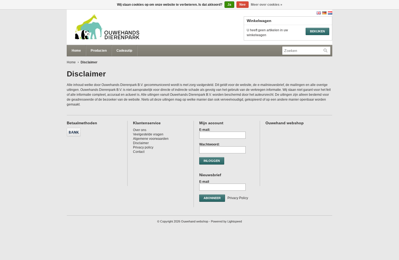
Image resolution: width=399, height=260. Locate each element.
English (318, 12)
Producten (99, 50)
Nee (242, 5)
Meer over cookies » (266, 5)
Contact (138, 152)
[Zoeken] (325, 50)
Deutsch (324, 12)
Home (76, 50)
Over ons (139, 130)
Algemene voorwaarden (151, 139)
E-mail (204, 182)
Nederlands (330, 12)
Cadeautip (124, 50)
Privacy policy (143, 147)
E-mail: (204, 130)
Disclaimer (141, 143)
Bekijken (317, 31)
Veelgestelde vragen (148, 134)
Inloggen (212, 160)
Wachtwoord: (209, 144)
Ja (229, 5)
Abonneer (212, 198)
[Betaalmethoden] (74, 137)
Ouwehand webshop (121, 27)
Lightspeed (234, 221)
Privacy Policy (237, 198)
